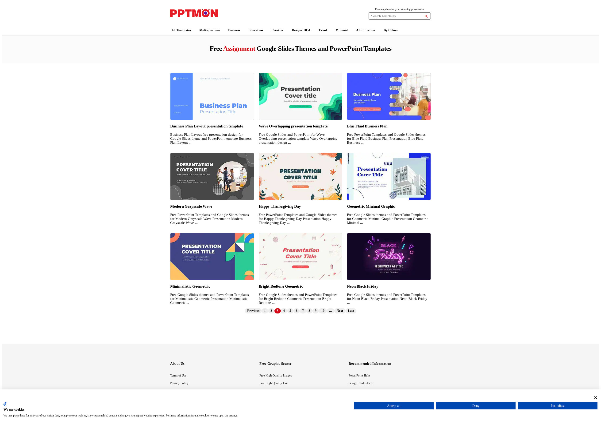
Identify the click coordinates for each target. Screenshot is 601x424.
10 (322, 311)
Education (255, 30)
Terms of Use (178, 375)
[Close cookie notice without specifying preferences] (595, 397)
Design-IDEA (301, 30)
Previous (253, 311)
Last (351, 311)
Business (234, 30)
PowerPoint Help (359, 375)
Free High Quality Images (275, 375)
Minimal (341, 30)
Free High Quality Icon (274, 383)
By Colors (390, 30)
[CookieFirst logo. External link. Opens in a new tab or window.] (5, 404)
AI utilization (365, 30)
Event (323, 30)
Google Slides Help (361, 383)
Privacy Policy (179, 383)
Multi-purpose (209, 30)
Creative (277, 30)
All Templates (181, 30)
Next (340, 311)
